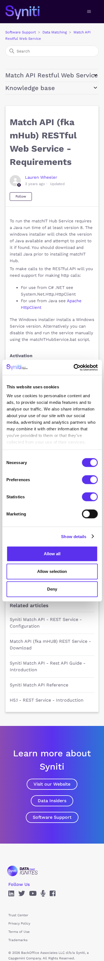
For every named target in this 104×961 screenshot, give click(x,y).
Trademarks (17, 940)
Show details (73, 536)
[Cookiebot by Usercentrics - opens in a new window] (74, 367)
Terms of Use (19, 932)
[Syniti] (22, 871)
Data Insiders (52, 800)
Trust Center (18, 915)
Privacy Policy (19, 923)
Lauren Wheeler (41, 177)
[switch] (90, 479)
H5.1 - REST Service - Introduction (46, 700)
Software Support (20, 32)
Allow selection (52, 571)
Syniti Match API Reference (39, 685)
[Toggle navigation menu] (89, 11)
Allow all (52, 553)
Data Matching (54, 32)
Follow (21, 196)
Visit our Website (52, 784)
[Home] (28, 11)
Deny (52, 589)
